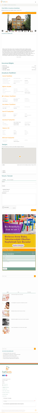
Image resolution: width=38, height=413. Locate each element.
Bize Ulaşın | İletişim (6, 390)
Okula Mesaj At (28, 11)
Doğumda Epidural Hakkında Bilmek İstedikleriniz (11, 358)
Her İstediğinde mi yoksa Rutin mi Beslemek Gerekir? (19, 302)
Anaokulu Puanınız (6, 189)
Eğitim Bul (4, 396)
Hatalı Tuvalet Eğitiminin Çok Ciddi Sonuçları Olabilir (19, 327)
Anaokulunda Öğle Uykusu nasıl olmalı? (17, 294)
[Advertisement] (19, 42)
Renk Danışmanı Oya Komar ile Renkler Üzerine (11, 357)
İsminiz (3, 181)
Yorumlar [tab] (4, 179)
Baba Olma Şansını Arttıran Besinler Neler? (10, 355)
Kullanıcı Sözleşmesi (6, 392)
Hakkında (6, 387)
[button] (20, 156)
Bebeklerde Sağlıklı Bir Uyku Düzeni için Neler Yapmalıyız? (20, 319)
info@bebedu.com (5, 385)
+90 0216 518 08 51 (5, 384)
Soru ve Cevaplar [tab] (10, 179)
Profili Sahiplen (33, 11)
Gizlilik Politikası (5, 394)
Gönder (4, 268)
